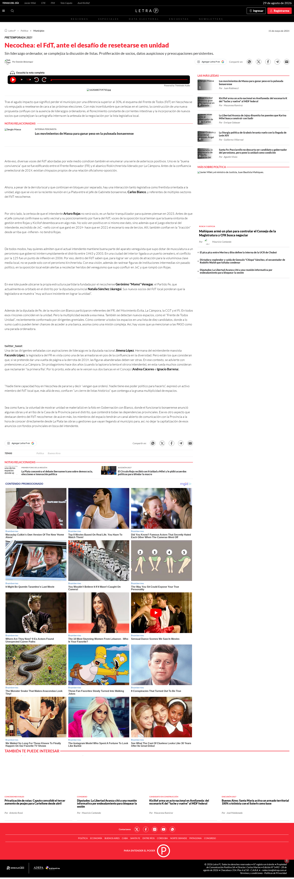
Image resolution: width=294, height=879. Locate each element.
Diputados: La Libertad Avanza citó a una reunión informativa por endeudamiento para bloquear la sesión (236, 271)
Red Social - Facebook (145, 829)
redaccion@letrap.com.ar (274, 870)
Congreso (210, 838)
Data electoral (144, 19)
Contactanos (125, 829)
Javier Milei (30, 2)
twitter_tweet (13, 346)
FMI (53, 2)
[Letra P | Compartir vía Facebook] (268, 61)
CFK (43, 2)
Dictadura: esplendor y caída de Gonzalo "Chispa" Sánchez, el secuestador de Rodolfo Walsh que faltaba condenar (242, 261)
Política (24, 30)
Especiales (108, 19)
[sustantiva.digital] (53, 868)
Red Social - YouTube (163, 829)
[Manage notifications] (286, 860)
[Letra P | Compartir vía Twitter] (258, 61)
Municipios (38, 30)
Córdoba (162, 838)
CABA (125, 838)
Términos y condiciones (251, 872)
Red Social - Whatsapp (172, 829)
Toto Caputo (66, 2)
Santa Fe (135, 838)
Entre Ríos (149, 838)
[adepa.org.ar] (38, 868)
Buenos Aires (54, 453)
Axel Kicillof (84, 2)
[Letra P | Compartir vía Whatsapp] (249, 61)
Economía (96, 838)
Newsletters (211, 19)
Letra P (11, 30)
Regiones (79, 19)
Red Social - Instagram (154, 829)
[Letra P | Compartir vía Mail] (286, 61)
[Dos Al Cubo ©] (15, 868)
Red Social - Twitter (136, 829)
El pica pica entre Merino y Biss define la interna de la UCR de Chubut (238, 252)
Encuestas (179, 19)
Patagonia (195, 838)
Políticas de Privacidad (275, 872)
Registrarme (281, 10)
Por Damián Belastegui (22, 61)
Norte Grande (178, 838)
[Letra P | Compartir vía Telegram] (277, 61)
